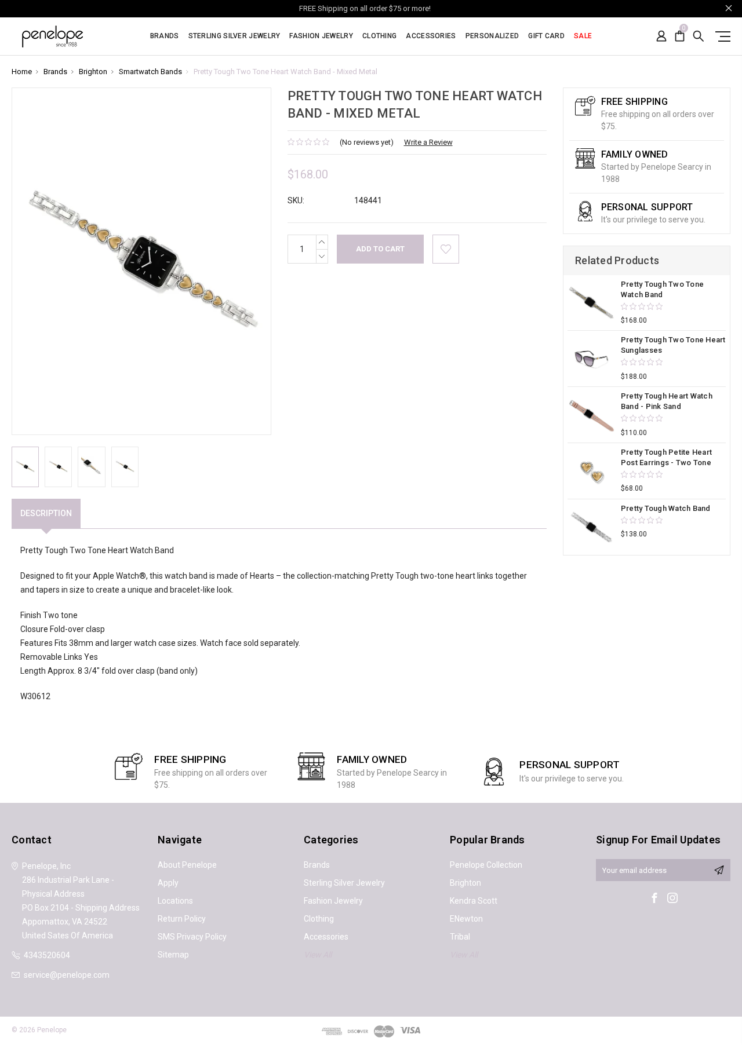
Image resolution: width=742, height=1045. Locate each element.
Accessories (431, 36)
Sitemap (173, 954)
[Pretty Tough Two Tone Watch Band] (591, 303)
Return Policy (182, 918)
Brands (164, 36)
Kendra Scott (473, 900)
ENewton (466, 918)
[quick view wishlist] (445, 249)
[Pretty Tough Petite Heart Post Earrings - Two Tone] (591, 471)
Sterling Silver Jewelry (234, 36)
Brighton (465, 882)
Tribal (460, 936)
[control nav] (720, 36)
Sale (583, 36)
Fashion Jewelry (321, 36)
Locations (175, 900)
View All (318, 954)
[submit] (719, 870)
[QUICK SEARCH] (698, 36)
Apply (168, 882)
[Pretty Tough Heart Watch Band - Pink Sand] (591, 415)
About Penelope (187, 864)
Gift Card (546, 36)
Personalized (492, 36)
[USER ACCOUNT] (661, 36)
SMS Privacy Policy (192, 936)
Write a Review (428, 142)
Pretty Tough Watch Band (666, 508)
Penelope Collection (486, 864)
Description (46, 513)
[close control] (729, 8)
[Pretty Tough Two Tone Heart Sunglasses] (591, 358)
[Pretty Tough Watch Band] (591, 527)
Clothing (379, 36)
